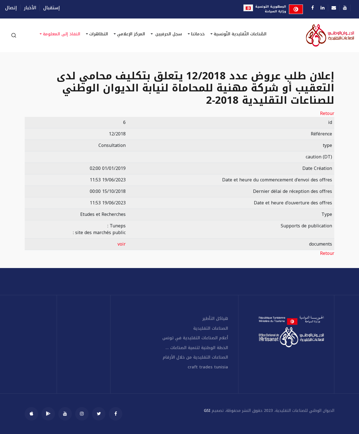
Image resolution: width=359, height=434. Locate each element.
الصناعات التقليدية (210, 328)
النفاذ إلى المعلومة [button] (61, 34)
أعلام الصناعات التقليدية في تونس (195, 338)
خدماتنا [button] (198, 34)
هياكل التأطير (215, 318)
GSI (207, 410)
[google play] (48, 414)
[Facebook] (312, 7)
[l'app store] (31, 414)
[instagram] (82, 414)
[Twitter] (98, 414)
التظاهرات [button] (98, 34)
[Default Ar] (316, 35)
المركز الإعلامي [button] (131, 34)
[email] (334, 7)
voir (122, 244)
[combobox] (13, 35)
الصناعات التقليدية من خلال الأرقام (195, 357)
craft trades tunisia (208, 367)
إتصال (11, 7)
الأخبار (30, 7)
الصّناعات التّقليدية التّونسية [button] (240, 34)
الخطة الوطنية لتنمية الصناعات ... (196, 348)
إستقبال (51, 7)
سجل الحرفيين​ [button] (168, 34)
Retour (327, 113)
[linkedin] (323, 7)
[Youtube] (345, 7)
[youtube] (65, 414)
